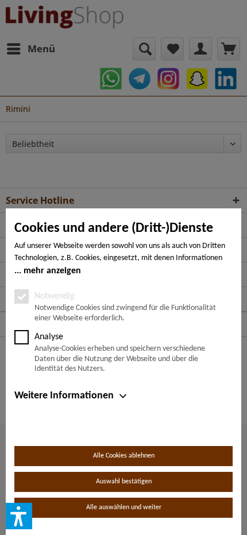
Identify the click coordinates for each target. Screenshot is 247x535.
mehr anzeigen (52, 271)
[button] (19, 516)
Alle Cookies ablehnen (124, 455)
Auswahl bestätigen (124, 481)
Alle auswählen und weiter (123, 507)
